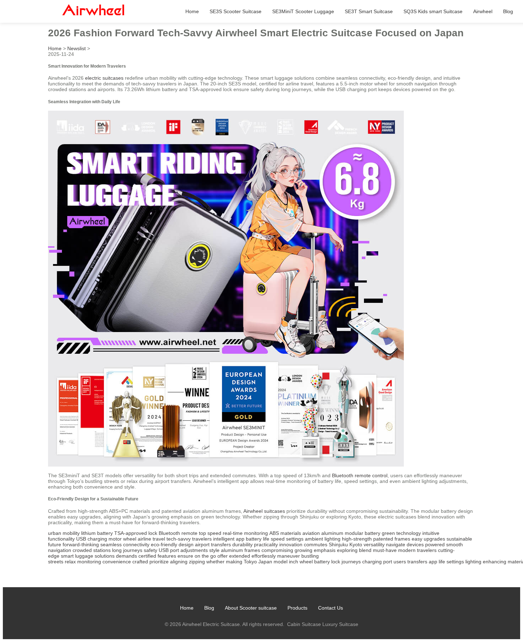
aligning (178, 561)
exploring (347, 550)
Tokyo (250, 561)
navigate (395, 544)
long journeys (127, 550)
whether (215, 561)
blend (365, 550)
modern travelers (417, 550)
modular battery (362, 533)
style (214, 550)
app (433, 561)
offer (222, 556)
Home (192, 11)
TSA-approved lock (135, 533)
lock (335, 561)
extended (239, 556)
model (280, 561)
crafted (140, 561)
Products (297, 608)
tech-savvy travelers (189, 539)
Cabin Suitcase (304, 624)
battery (322, 561)
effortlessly (264, 556)
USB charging (91, 539)
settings (455, 561)
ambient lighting (322, 539)
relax (70, 561)
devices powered (426, 544)
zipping (197, 561)
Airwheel (482, 11)
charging (372, 561)
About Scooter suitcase (251, 608)
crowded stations (92, 550)
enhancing (494, 561)
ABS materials (285, 533)
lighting (473, 561)
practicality (266, 544)
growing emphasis (315, 550)
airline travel (151, 539)
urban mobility (64, 533)
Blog (508, 11)
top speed (210, 533)
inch (293, 561)
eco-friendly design (172, 544)
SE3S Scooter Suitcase (236, 11)
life (442, 561)
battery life (257, 539)
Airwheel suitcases (264, 511)
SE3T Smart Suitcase (369, 11)
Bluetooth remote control (359, 475)
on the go (205, 556)
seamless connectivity (124, 544)
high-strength (357, 539)
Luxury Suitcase (340, 624)
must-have (385, 550)
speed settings (287, 539)
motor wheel (122, 539)
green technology (401, 533)
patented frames (391, 539)
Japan (265, 561)
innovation (290, 544)
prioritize (159, 561)
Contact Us (330, 608)
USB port (169, 550)
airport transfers (213, 544)
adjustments (194, 550)
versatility (374, 544)
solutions (105, 556)
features (167, 556)
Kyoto (355, 544)
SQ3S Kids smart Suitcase (433, 11)
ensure (185, 556)
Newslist (76, 48)
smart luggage (77, 556)
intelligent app (228, 539)
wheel (306, 561)
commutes (315, 544)
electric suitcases (104, 78)
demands (126, 556)
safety (150, 550)
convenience (116, 561)
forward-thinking (81, 544)
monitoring (89, 561)
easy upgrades (428, 539)
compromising (277, 550)
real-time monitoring (245, 533)
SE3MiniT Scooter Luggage (303, 11)
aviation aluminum (322, 533)
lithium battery (97, 533)
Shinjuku (338, 544)
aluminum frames (240, 550)
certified (147, 556)
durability (242, 544)
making (234, 561)
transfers (417, 561)
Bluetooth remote (178, 533)
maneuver (288, 556)
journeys (351, 561)
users (399, 561)
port (387, 561)
